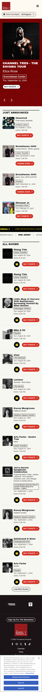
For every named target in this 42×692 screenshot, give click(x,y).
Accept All (21, 688)
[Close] (39, 658)
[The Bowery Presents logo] (6, 6)
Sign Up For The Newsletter (21, 620)
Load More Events (21, 589)
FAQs (21, 652)
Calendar (21, 649)
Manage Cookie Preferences (20, 677)
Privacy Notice (29, 673)
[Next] (11, 100)
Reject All (21, 682)
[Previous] (5, 100)
